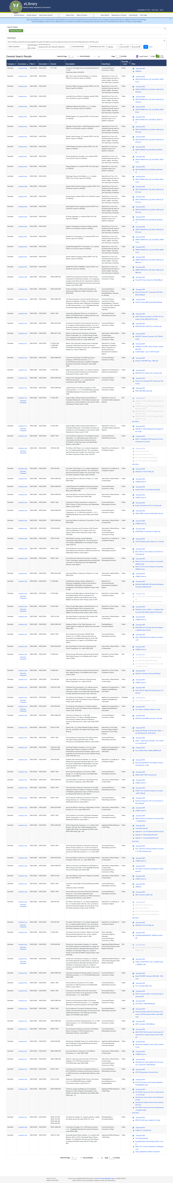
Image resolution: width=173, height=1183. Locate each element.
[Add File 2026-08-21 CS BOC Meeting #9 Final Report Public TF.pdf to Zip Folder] (133, 429)
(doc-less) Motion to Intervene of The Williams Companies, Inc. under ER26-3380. (80, 1052)
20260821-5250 (22, 646)
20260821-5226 (22, 892)
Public (123, 68)
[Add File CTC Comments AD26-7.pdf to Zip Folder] (133, 986)
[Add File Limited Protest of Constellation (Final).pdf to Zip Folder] (133, 490)
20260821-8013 (22, 136)
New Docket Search (45, 15)
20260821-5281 (22, 299)
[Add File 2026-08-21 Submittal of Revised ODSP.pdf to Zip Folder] (133, 674)
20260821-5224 (22, 922)
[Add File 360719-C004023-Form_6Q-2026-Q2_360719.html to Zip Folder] (133, 170)
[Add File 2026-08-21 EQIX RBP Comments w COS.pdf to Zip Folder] (133, 718)
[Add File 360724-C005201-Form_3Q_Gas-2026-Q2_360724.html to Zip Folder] (133, 159)
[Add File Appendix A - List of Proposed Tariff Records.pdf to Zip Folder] (133, 831)
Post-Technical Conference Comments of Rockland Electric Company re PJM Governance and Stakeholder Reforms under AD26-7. (82, 1031)
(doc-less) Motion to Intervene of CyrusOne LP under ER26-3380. (83, 521)
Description (70, 64)
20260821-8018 (22, 86)
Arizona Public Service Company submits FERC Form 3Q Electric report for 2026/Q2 (83, 187)
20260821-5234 (22, 807)
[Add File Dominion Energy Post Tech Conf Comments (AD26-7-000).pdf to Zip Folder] (133, 801)
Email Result (133, 15)
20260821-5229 (22, 866)
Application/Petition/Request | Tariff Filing (110, 826)
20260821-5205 (22, 1135)
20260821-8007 (22, 196)
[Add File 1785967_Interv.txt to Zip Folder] (133, 498)
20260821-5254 (22, 606)
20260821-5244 (22, 706)
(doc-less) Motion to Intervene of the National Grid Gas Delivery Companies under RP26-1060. (82, 781)
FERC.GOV (155, 10)
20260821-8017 (22, 96)
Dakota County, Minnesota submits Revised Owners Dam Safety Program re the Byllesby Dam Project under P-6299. (82, 656)
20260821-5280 (22, 313)
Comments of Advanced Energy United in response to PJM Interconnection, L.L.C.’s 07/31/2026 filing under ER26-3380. (83, 975)
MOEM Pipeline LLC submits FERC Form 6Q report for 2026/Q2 (82, 117)
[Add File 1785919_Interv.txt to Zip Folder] (133, 879)
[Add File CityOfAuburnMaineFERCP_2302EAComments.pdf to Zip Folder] (133, 935)
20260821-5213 (22, 1041)
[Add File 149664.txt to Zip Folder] (133, 71)
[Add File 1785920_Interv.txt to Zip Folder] (133, 861)
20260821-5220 (22, 973)
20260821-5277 (22, 343)
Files (134, 64)
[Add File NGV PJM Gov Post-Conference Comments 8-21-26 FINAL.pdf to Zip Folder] (133, 552)
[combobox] (54, 47)
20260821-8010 (22, 166)
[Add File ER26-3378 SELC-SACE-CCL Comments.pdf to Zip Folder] (133, 326)
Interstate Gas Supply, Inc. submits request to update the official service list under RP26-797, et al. (83, 1118)
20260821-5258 (22, 558)
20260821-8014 (22, 126)
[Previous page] (95, 56)
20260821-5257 (22, 573)
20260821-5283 (22, 277)
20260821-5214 (22, 1029)
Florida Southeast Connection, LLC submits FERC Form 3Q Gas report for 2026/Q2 (82, 157)
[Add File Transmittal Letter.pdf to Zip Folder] (133, 828)
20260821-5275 (22, 370)
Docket (53, 64)
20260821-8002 (22, 246)
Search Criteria (12, 27)
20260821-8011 (22, 156)
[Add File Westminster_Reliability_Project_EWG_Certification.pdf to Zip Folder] (133, 1044)
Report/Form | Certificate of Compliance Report (110, 449)
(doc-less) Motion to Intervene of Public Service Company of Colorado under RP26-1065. (81, 495)
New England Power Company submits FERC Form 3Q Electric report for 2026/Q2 (82, 207)
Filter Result (11, 38)
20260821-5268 (22, 468)
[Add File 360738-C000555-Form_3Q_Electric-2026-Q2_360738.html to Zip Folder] (133, 89)
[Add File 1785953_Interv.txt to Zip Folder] (133, 576)
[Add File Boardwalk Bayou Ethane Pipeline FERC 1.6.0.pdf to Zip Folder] (133, 1141)
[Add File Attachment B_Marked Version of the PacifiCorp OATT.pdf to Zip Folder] (133, 1102)
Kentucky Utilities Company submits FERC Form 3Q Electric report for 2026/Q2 (82, 87)
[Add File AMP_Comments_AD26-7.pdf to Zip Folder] (133, 895)
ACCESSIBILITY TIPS (143, 10)
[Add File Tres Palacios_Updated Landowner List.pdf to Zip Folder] (133, 709)
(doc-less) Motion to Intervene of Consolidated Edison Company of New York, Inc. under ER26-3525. (83, 859)
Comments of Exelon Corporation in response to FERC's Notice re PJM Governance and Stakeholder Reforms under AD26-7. (82, 504)
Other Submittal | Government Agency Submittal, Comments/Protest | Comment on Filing (108, 936)
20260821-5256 (22, 581)
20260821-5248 (22, 670)
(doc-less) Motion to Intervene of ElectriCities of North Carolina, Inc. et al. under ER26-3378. (83, 808)
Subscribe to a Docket (119, 15)
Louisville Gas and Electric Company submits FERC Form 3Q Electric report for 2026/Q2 (82, 97)
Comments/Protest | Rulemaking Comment (109, 314)
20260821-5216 (22, 1008)
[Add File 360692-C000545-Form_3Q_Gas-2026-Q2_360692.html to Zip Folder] (133, 250)
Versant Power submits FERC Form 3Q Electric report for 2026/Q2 (83, 197)
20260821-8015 (22, 116)
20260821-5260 (22, 538)
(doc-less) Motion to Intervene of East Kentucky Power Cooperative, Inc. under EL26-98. (81, 680)
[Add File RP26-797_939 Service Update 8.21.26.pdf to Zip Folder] (133, 1120)
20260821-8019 (22, 76)
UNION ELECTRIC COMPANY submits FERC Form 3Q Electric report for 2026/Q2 (82, 268)
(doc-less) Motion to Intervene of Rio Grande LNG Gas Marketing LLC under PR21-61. (82, 617)
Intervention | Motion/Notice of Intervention (110, 479)
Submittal (10, 68)
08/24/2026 (33, 68)
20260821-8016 (22, 106)
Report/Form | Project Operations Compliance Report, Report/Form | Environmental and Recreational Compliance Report (110, 349)
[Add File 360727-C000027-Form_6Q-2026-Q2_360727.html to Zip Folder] (133, 120)
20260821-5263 (22, 510)
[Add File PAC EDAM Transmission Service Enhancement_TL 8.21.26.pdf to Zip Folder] (133, 1092)
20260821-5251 (22, 634)
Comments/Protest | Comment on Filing (108, 69)
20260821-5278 (22, 333)
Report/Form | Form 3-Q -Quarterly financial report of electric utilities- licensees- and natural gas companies (110, 79)
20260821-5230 (22, 858)
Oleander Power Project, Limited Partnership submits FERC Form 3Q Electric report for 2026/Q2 (83, 127)
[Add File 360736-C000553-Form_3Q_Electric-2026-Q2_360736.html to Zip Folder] (133, 99)
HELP (161, 10)
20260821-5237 (22, 780)
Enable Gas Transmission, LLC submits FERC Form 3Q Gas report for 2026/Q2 (82, 237)
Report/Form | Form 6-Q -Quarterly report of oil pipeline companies (110, 118)
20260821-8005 (22, 217)
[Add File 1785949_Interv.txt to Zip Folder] (133, 649)
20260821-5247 (22, 679)
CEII (123, 398)
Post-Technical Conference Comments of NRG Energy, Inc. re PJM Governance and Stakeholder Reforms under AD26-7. (81, 774)
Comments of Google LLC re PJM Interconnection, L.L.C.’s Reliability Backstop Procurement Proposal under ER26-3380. (82, 1129)
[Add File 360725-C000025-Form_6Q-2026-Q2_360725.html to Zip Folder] (133, 150)
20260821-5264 (22, 502)
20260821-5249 (22, 654)
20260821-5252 (22, 624)
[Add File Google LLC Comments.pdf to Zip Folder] (133, 1130)
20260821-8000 (22, 267)
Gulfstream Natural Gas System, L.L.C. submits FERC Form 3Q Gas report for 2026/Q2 (81, 107)
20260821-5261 (22, 528)
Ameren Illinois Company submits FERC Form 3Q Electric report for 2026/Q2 (81, 257)
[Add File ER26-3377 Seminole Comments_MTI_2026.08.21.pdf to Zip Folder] (133, 336)
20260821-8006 (22, 206)
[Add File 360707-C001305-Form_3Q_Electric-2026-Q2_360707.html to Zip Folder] (133, 210)
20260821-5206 (22, 1127)
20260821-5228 (22, 876)
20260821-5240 (22, 747)
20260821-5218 (22, 991)
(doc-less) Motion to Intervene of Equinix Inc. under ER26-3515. (82, 574)
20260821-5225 (22, 902)
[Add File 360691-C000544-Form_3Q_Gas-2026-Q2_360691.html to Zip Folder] (133, 240)
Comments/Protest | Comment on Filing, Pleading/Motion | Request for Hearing (110, 292)
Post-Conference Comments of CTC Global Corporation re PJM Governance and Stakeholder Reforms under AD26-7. (81, 985)
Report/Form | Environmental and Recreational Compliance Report (110, 584)
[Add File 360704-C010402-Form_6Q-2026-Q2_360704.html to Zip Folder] (133, 220)
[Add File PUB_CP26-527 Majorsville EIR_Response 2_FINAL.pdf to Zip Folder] (133, 690)
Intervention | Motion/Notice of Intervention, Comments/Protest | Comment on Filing (110, 336)
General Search (19, 15)
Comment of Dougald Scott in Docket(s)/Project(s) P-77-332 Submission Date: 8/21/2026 (82, 70)
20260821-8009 (22, 176)
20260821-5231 (22, 845)
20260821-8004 (22, 226)
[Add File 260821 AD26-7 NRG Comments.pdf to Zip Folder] (133, 775)
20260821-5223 (22, 932)
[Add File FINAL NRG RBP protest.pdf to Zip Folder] (133, 391)
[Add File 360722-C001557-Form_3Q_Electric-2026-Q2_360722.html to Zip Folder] (133, 140)
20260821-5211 (22, 1059)
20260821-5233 (22, 815)
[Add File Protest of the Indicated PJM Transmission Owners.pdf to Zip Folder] (133, 381)
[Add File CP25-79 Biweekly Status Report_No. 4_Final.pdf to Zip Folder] (133, 542)
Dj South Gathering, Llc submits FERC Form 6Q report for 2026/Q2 (81, 217)
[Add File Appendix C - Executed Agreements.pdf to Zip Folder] (133, 838)
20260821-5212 (22, 1051)
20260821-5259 (22, 548)
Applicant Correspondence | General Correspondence (110, 371)
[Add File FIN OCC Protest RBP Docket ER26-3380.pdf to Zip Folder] (133, 302)
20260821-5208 (22, 1089)
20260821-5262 (22, 520)
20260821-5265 (22, 494)
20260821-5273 (22, 388)
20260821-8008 (22, 186)
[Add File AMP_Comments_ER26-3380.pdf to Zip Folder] (133, 1024)
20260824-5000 (22, 68)
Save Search (105, 15)
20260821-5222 (22, 944)
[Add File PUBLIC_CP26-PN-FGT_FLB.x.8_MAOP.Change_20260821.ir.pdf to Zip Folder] (133, 962)
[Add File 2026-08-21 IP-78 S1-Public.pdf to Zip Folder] (133, 472)
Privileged (125, 697)
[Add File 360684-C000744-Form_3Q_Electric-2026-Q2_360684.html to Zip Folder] (133, 270)
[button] (11, 64)
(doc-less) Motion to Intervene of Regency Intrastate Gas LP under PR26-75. (82, 877)
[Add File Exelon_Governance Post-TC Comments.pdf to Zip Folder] (133, 505)
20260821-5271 (22, 426)
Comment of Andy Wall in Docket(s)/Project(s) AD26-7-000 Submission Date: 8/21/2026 (82, 886)
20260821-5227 (22, 884)
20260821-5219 (22, 983)
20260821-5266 (22, 486)
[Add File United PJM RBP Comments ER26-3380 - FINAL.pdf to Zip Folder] (133, 976)
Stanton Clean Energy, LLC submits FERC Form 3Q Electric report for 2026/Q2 (82, 137)
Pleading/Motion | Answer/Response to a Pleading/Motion (109, 1081)
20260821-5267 (22, 478)
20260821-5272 (22, 398)
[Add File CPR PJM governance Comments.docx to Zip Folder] (133, 1072)
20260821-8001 (22, 257)
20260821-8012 (22, 146)
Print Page (143, 15)
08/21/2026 (42, 68)
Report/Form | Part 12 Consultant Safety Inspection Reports (111, 400)
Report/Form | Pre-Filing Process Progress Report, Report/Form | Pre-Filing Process (110, 730)
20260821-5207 (22, 1117)
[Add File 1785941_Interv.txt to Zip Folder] (133, 683)
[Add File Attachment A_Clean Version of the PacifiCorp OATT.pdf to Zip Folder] (133, 1097)
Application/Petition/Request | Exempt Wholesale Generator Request (110, 1043)
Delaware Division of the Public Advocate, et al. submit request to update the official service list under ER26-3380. (83, 626)
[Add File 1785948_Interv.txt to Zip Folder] (133, 620)
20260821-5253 (22, 616)
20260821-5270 (22, 436)
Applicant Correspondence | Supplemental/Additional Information (110, 689)
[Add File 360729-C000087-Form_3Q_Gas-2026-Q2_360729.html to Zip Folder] (133, 110)
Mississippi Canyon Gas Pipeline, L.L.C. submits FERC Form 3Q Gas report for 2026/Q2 (81, 177)
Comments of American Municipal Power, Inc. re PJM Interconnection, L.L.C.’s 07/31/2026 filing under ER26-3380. (83, 1023)
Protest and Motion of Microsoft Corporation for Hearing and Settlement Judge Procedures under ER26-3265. (81, 291)
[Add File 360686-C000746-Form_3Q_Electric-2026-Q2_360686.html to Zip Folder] (133, 260)
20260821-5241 (22, 737)
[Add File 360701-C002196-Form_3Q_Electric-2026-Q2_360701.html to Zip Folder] (133, 230)
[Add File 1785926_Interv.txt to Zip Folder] (133, 783)
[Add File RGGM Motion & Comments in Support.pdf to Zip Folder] (133, 531)
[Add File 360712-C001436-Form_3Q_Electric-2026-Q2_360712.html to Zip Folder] (133, 189)
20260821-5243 (22, 715)
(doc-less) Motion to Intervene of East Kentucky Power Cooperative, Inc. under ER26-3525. (81, 647)
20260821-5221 (22, 959)
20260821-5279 (22, 323)
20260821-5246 (22, 687)
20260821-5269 (22, 448)
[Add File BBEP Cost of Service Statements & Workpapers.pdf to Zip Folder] (133, 1147)
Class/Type (106, 64)
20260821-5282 (22, 289)
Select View (70, 15)
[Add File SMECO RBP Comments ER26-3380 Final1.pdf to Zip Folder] (133, 513)
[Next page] (99, 56)
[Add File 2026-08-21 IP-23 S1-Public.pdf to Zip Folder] (133, 925)
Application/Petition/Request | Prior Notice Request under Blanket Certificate (111, 946)
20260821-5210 (22, 1069)
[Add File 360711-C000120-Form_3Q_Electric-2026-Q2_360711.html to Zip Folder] (133, 200)
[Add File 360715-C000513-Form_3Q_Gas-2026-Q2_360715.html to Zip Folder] (133, 179)
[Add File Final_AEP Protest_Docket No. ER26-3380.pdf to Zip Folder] (133, 280)
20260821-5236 (22, 788)
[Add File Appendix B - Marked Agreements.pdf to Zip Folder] (133, 835)
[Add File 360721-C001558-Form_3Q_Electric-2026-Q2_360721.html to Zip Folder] (133, 129)
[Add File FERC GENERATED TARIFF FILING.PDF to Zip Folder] (133, 1152)
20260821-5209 (22, 1079)
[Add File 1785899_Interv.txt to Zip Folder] (133, 1054)
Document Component (23, 401)
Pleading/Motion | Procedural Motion (107, 625)
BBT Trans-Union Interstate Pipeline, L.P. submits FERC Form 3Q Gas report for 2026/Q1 (81, 77)
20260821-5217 (22, 1000)
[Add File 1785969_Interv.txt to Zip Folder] (133, 482)
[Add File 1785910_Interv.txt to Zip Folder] (133, 811)
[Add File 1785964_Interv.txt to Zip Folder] (133, 524)
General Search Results (19, 56)
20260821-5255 (22, 593)
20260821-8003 (22, 236)
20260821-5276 (22, 358)
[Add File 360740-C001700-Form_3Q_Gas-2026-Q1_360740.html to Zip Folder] (133, 79)
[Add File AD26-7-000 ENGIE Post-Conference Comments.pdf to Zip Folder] (133, 637)
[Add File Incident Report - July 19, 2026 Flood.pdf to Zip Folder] (133, 352)
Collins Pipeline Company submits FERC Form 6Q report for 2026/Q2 (82, 147)
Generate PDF (140, 68)
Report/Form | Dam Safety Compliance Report (110, 594)
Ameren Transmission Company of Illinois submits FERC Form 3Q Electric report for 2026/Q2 (82, 227)
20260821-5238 (22, 772)
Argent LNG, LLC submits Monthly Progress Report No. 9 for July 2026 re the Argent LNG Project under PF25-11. (82, 729)
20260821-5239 (22, 759)
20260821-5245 (22, 697)
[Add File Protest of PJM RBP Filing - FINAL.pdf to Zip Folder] (133, 361)
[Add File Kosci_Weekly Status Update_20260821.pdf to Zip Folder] (133, 750)
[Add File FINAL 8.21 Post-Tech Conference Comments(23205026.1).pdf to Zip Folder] (133, 561)
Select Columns (82, 15)
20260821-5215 (22, 1021)
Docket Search (32, 15)
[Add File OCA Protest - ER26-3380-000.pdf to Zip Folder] (133, 1004)
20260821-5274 (22, 378)
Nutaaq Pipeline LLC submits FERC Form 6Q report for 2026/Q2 (82, 167)
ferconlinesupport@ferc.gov (106, 1178)
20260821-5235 (22, 798)
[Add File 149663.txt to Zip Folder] (133, 887)
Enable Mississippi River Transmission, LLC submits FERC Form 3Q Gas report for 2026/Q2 (82, 247)
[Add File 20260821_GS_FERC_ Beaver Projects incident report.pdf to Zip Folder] (133, 347)
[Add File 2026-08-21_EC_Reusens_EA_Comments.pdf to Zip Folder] (133, 373)
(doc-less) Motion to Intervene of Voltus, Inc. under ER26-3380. (82, 479)
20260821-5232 (22, 825)
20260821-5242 (22, 727)
